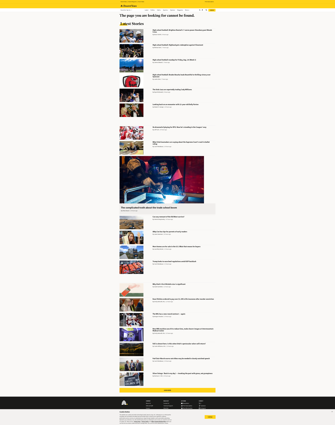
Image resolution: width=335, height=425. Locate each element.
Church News (141, 1)
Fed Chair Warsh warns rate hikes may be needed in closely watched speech (181, 358)
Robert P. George (158, 107)
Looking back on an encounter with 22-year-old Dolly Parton (175, 104)
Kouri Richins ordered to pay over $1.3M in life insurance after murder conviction (183, 299)
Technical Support (168, 406)
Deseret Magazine (132, 1)
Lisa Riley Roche (158, 249)
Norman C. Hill (158, 376)
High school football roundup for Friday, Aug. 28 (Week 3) (174, 60)
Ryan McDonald (158, 92)
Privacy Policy (145, 421)
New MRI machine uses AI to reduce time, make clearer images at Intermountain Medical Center (183, 330)
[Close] (332, 412)
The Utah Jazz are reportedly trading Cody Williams (172, 89)
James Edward (158, 62)
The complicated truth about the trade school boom (149, 207)
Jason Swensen (158, 234)
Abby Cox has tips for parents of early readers (170, 231)
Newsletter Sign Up (125, 10)
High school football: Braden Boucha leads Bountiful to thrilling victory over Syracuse (182, 76)
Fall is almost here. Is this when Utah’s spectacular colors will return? (179, 344)
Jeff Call (156, 130)
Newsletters (186, 403)
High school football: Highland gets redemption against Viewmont (178, 45)
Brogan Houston (158, 316)
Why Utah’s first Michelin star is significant (169, 284)
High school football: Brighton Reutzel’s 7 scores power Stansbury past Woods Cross (182, 31)
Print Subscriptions (209, 1)
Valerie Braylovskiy (159, 219)
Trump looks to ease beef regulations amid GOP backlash (174, 261)
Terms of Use (137, 421)
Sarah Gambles (158, 287)
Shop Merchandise (187, 408)
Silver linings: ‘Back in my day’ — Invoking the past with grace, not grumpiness (183, 373)
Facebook (203, 406)
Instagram (203, 408)
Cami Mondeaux (158, 146)
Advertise (165, 408)
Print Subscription (187, 406)
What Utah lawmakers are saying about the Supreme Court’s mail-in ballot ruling (181, 143)
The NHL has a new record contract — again (169, 314)
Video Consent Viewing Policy (158, 421)
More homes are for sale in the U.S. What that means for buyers (176, 246)
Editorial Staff (149, 406)
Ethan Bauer (126, 211)
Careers (148, 408)
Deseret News (124, 1)
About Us (148, 403)
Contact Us (166, 403)
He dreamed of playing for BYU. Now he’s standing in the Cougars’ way (179, 127)
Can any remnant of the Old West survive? (168, 217)
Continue (210, 417)
